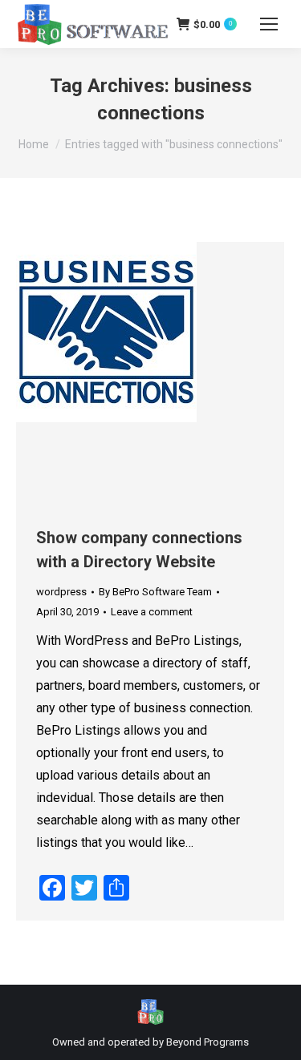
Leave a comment (152, 612)
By (155, 592)
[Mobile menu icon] (269, 24)
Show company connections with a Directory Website (139, 549)
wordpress (61, 592)
